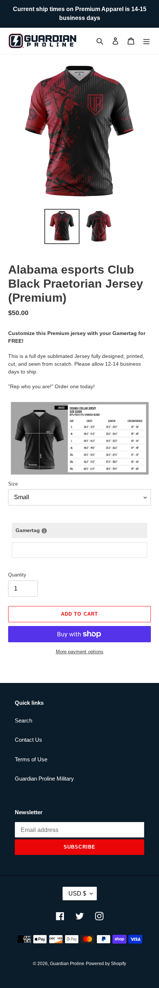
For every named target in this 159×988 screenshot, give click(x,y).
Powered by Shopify (106, 963)
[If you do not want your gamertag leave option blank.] (44, 531)
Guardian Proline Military (44, 778)
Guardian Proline (67, 963)
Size (13, 484)
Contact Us (28, 740)
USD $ (77, 893)
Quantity (17, 575)
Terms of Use (31, 759)
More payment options (80, 651)
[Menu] (146, 41)
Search (23, 720)
